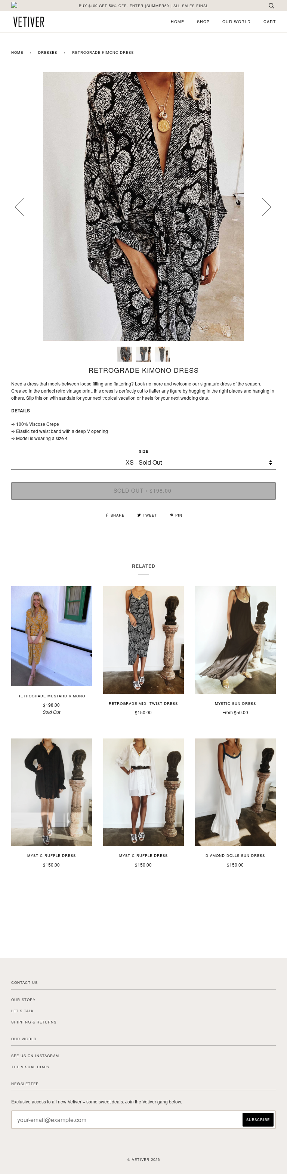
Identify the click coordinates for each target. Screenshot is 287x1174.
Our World (236, 21)
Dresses (47, 52)
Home (177, 21)
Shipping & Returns (33, 1022)
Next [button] (262, 206)
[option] (143, 206)
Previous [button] (24, 206)
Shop (203, 21)
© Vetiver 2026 (143, 1159)
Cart (269, 21)
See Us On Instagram (35, 1055)
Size (143, 451)
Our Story (23, 999)
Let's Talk (22, 1010)
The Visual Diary (30, 1066)
